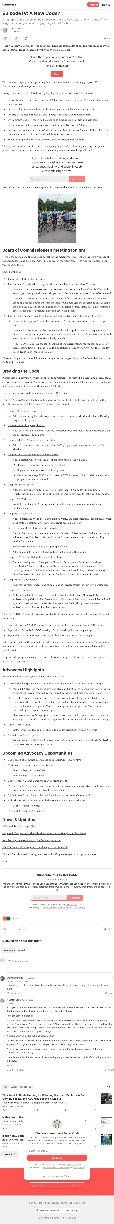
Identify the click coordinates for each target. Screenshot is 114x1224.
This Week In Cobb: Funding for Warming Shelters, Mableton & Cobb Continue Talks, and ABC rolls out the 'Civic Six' (44, 1097)
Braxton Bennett (15, 977)
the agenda (17, 257)
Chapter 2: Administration (22, 411)
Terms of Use (71, 1164)
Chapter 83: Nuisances (20, 485)
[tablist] (15, 950)
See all (8, 1154)
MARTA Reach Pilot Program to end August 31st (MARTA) (35, 847)
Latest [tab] (14, 1087)
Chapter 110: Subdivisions (22, 580)
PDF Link (61, 393)
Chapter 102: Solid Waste (22, 514)
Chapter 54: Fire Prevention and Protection (32, 440)
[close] (85, 1120)
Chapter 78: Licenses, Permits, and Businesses (33, 455)
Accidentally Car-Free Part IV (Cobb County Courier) (31, 840)
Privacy (55, 1202)
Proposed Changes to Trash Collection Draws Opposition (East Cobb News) (44, 833)
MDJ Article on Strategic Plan (18, 826)
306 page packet (41, 257)
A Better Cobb (16, 29)
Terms (64, 1202)
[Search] (109, 1087)
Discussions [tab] (25, 1087)
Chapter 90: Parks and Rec (22, 499)
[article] (57, 1102)
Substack (42, 1217)
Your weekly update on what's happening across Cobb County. (34, 1102)
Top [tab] (6, 1087)
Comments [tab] (9, 950)
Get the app (72, 1210)
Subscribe (93, 4)
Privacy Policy (79, 1167)
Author (10, 1003)
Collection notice (77, 1202)
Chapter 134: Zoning (19, 590)
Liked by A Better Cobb (19, 981)
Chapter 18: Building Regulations (26, 425)
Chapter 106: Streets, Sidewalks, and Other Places (35, 557)
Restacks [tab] (22, 950)
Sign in (106, 4)
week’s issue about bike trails (42, 46)
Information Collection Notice (56, 1167)
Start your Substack (49, 1210)
